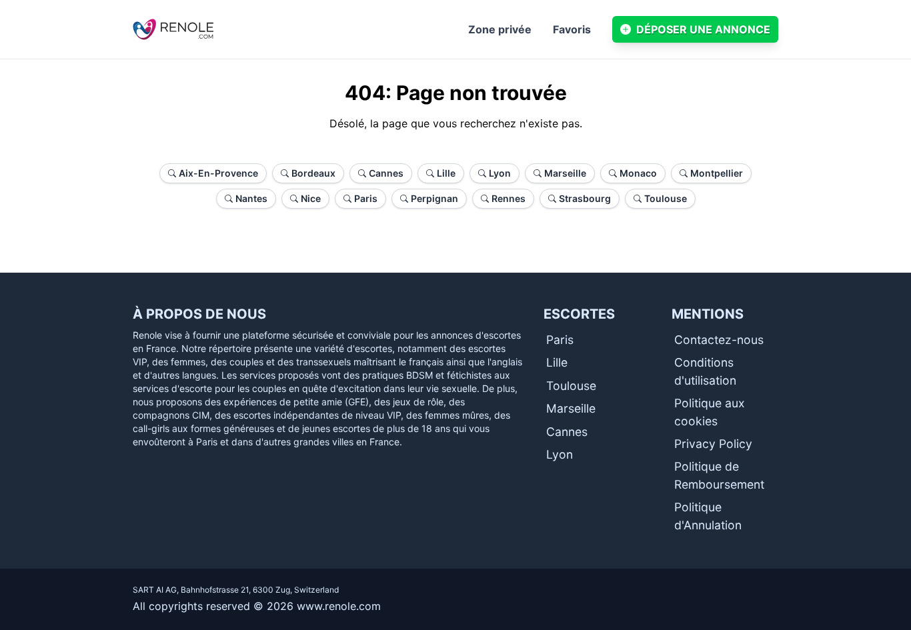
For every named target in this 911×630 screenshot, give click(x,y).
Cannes (567, 432)
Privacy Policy (713, 444)
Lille (557, 362)
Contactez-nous (719, 340)
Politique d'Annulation (708, 515)
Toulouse (571, 386)
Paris (560, 340)
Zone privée (500, 29)
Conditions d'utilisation (705, 371)
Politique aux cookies (709, 411)
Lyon (559, 454)
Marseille (571, 408)
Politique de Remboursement (719, 475)
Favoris (572, 29)
